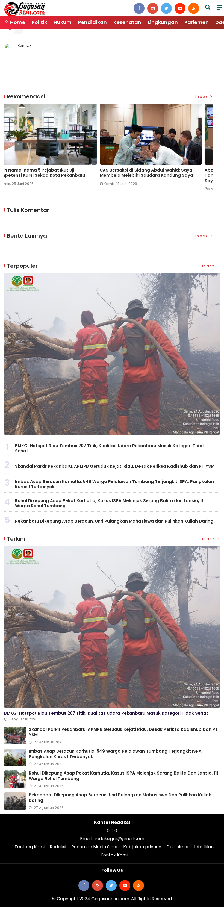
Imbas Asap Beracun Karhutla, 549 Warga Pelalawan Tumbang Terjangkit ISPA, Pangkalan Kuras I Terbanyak (114, 484)
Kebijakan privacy (142, 847)
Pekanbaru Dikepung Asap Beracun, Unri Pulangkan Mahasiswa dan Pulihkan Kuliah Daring (114, 521)
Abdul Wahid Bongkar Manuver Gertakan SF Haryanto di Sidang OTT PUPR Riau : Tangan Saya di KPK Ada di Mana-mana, (156, 175)
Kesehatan (127, 22)
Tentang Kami (29, 847)
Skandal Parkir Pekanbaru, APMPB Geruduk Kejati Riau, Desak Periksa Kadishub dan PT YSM (114, 466)
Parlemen (196, 22)
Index (202, 96)
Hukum (63, 22)
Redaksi (58, 847)
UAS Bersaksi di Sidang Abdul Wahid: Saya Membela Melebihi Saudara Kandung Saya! (51, 172)
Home (17, 22)
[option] (56, 147)
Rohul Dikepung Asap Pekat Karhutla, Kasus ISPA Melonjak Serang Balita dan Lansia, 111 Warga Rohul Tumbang (109, 503)
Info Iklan (204, 847)
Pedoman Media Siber (94, 847)
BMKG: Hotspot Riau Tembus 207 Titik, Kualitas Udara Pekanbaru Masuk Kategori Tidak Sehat (110, 448)
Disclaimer (177, 847)
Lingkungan (163, 22)
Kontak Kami (114, 855)
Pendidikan (92, 22)
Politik (39, 22)
